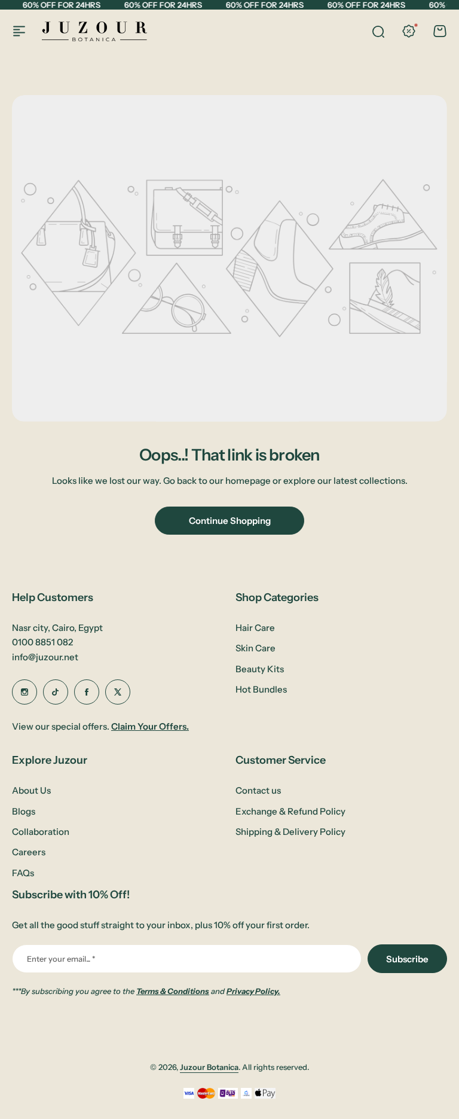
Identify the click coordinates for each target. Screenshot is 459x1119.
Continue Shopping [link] (230, 520)
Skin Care (255, 648)
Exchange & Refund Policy (290, 811)
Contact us (258, 790)
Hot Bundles (261, 689)
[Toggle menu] (19, 31)
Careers (28, 852)
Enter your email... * (61, 959)
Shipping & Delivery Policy (290, 831)
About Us (31, 790)
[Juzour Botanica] (94, 31)
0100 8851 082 (42, 642)
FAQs (23, 873)
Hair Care (255, 627)
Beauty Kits (259, 669)
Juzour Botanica (209, 1067)
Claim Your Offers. (150, 726)
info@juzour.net (45, 657)
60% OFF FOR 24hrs (61, 5)
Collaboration (40, 831)
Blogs (23, 811)
